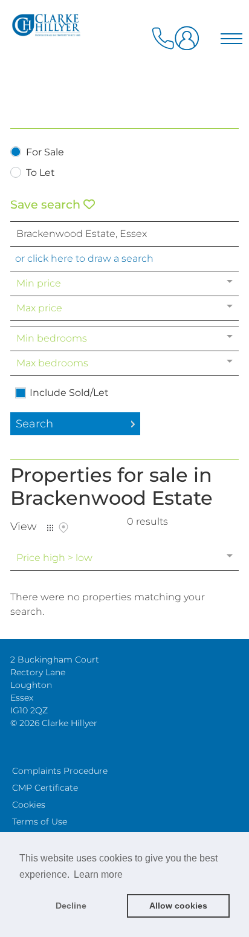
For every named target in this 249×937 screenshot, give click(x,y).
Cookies (28, 804)
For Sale (45, 153)
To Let (40, 173)
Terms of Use (39, 821)
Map (63, 527)
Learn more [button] (98, 874)
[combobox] (124, 234)
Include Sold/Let (69, 393)
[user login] (189, 43)
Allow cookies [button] (178, 905)
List (50, 527)
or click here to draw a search (84, 258)
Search (34, 423)
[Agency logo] (124, 61)
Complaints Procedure (60, 770)
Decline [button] (71, 905)
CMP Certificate (45, 787)
